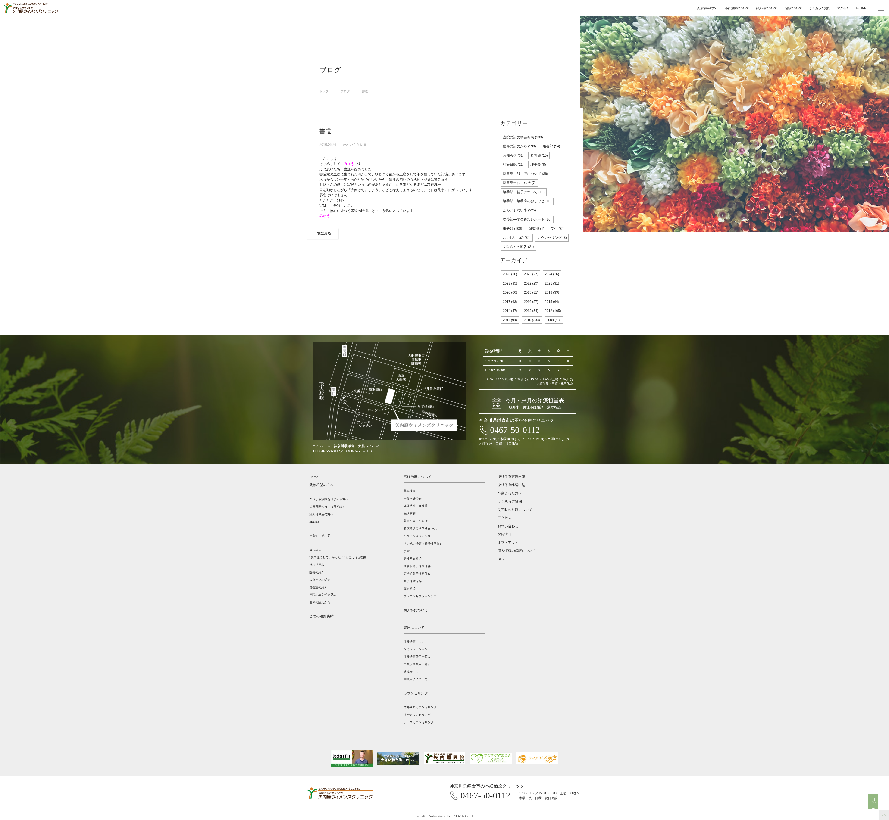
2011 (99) (510, 320)
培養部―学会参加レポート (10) (527, 219)
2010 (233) (532, 320)
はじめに (315, 549)
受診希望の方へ (707, 8)
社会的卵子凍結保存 (417, 566)
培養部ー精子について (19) (524, 192)
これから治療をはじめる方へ (328, 499)
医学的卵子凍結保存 (417, 573)
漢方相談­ (410, 588)
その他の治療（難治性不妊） (423, 543)
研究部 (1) (536, 228)
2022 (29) (531, 283)
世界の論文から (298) (519, 146)
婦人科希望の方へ (321, 514)
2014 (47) (510, 311)
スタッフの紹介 (319, 579)
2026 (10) (510, 274)
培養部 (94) (551, 146)
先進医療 (410, 513)
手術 (407, 551)
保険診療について (416, 641)
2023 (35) (510, 283)
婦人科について (766, 8)
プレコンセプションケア (420, 596)
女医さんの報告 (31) (518, 247)
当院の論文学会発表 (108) (523, 137)
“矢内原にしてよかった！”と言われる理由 (337, 557)
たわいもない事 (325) (519, 210)
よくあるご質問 (819, 8)
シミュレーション (416, 649)
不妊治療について (737, 8)
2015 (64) (552, 302)
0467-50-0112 (515, 430)
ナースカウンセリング (419, 722)
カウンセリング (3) (552, 237)
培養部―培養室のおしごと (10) (527, 201)
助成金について (414, 672)
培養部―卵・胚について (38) (525, 174)
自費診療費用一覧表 (417, 664)
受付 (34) (558, 228)
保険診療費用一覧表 (417, 656)
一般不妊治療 (413, 498)
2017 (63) (510, 302)
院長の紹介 (316, 572)
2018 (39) (552, 292)
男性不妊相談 (413, 558)
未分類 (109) (512, 228)
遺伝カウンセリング (417, 715)
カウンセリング (416, 693)
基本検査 (410, 491)
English (861, 8)
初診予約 (873, 805)
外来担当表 (316, 564)
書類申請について (416, 679)
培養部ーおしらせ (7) (519, 183)
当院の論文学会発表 (322, 594)
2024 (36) (552, 274)
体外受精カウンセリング (420, 707)
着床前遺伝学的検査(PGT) (421, 528)
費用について (414, 627)
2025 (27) (531, 274)
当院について (793, 8)
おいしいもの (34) (517, 237)
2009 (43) (553, 320)
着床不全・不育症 (416, 521)
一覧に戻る (322, 233)
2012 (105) (553, 311)
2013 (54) (531, 311)
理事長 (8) (538, 164)
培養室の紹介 (318, 587)
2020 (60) (510, 292)
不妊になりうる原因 (417, 536)
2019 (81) (531, 292)
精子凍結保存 (413, 581)
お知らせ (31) (513, 155)
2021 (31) (552, 283)
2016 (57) (531, 302)
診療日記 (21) (513, 164)
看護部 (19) (539, 155)
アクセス (843, 8)
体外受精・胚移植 (416, 506)
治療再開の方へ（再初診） (327, 506)
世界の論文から (319, 602)
